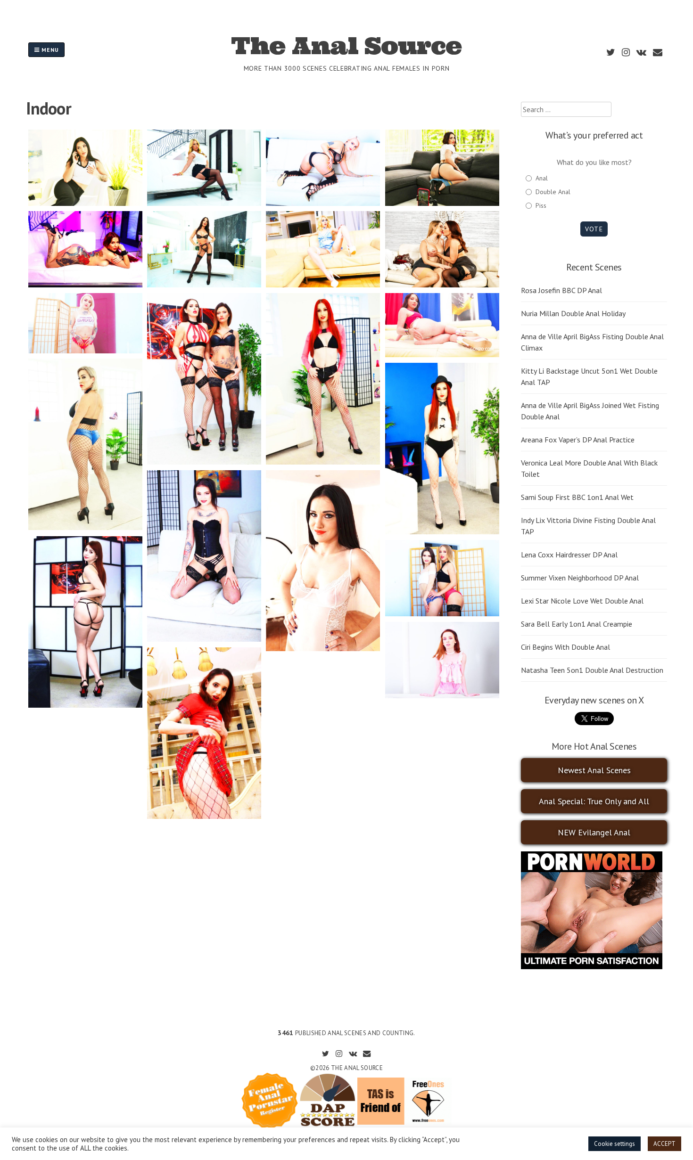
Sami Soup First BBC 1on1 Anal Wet (577, 497)
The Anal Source (346, 46)
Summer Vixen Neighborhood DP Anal (580, 577)
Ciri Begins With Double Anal (565, 647)
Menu (49, 49)
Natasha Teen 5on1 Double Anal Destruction (592, 670)
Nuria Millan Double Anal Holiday (573, 313)
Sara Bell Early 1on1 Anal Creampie (576, 624)
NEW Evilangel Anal (594, 832)
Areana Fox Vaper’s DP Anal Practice (578, 439)
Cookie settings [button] (614, 1144)
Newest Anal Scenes (594, 770)
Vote (593, 229)
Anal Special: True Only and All (594, 801)
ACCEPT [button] (664, 1144)
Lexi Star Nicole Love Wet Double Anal (582, 600)
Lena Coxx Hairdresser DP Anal (569, 554)
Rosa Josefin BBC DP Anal (561, 290)
